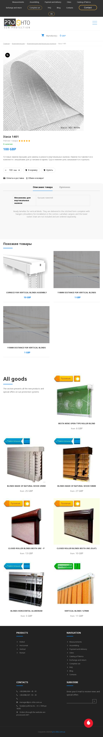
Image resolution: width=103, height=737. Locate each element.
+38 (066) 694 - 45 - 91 (28, 691)
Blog (58, 8)
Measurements (18, 2)
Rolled (22, 642)
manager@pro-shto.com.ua (30, 702)
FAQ (49, 8)
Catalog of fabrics (84, 2)
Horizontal (23, 645)
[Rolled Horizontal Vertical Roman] (95, 23)
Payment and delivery (53, 2)
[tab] (43, 187)
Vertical (22, 649)
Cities (69, 2)
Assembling (34, 2)
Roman (22, 652)
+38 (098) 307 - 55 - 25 (28, 695)
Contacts (69, 8)
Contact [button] (88, 7)
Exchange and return (14, 8)
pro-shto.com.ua (58, 732)
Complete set (35, 8)
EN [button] (52, 14)
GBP (56, 35)
